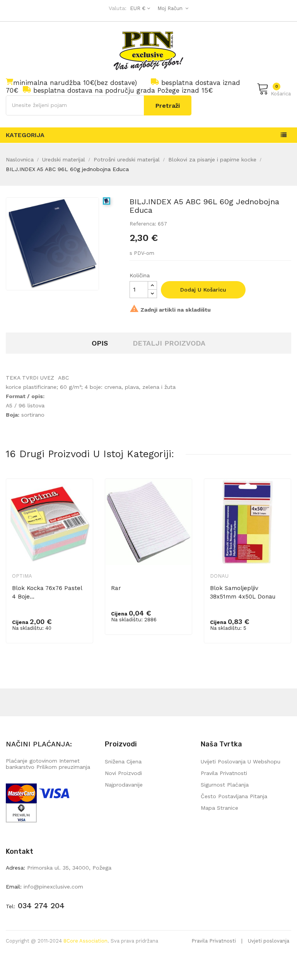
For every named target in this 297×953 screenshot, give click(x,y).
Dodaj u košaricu (203, 290)
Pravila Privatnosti (213, 941)
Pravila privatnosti (224, 773)
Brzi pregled (82, 497)
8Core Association (85, 941)
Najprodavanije (124, 785)
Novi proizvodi (123, 773)
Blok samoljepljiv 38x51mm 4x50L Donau (242, 592)
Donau (219, 576)
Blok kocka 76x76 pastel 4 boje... (47, 592)
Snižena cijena (123, 761)
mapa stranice (219, 808)
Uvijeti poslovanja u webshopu (240, 761)
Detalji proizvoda (169, 343)
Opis (100, 343)
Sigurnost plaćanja (225, 785)
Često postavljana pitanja (234, 796)
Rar (116, 588)
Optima (22, 576)
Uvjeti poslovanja (268, 941)
